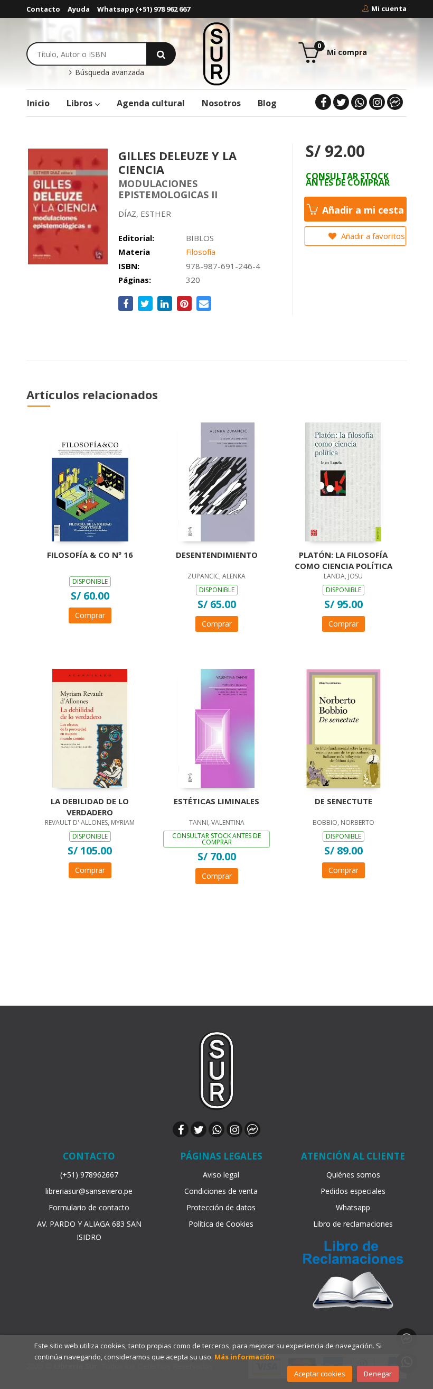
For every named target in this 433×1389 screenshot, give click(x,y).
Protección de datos (221, 1207)
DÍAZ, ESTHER (144, 213)
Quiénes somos (353, 1175)
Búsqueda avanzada (108, 72)
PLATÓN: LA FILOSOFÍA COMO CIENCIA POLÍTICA (343, 560)
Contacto (43, 9)
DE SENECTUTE (343, 801)
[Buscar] (161, 54)
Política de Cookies (221, 1224)
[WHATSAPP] (359, 102)
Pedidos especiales (353, 1191)
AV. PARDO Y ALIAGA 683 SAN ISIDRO (89, 1230)
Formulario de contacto (89, 1207)
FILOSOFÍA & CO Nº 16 (90, 554)
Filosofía (200, 251)
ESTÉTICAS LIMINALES (216, 801)
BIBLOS (200, 238)
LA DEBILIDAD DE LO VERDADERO (90, 806)
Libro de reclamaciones (353, 1224)
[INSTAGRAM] (377, 102)
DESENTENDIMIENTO (217, 554)
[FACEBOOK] (323, 102)
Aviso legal (221, 1175)
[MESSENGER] (395, 102)
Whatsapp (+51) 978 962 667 (143, 9)
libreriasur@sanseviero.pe (89, 1191)
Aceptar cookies (319, 1373)
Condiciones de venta (221, 1191)
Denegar (378, 1373)
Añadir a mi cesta (361, 210)
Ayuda (79, 9)
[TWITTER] (341, 102)
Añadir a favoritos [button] (372, 236)
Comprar (90, 615)
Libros (81, 103)
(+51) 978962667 (89, 1175)
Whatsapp (353, 1207)
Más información (244, 1357)
